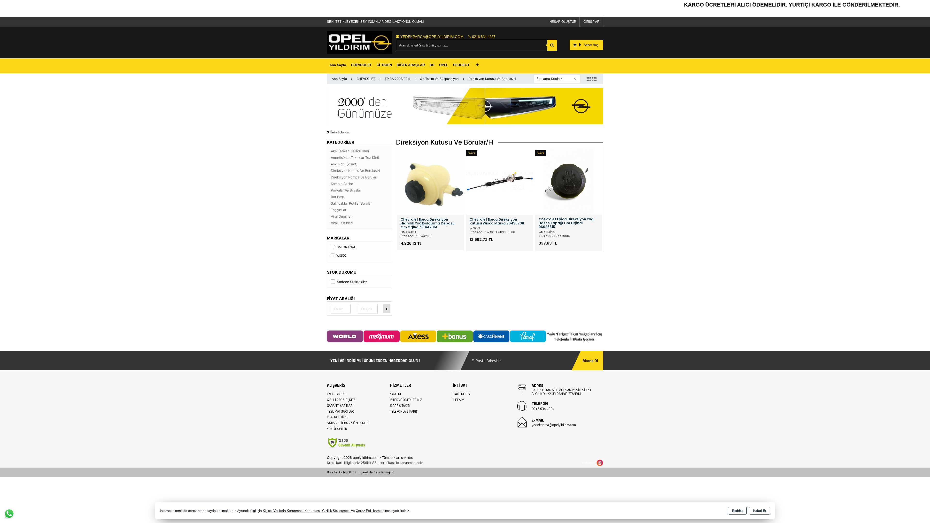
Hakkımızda (462, 394)
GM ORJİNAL (346, 247)
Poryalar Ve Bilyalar (346, 190)
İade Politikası (338, 417)
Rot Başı (337, 197)
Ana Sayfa (337, 65)
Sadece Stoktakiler (352, 282)
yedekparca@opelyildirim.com (554, 424)
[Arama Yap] (552, 45)
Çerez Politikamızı (369, 511)
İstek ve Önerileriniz (406, 399)
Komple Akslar (342, 184)
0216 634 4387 (543, 408)
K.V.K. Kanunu (337, 394)
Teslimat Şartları (341, 411)
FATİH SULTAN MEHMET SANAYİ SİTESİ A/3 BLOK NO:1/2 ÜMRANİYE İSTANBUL (561, 391)
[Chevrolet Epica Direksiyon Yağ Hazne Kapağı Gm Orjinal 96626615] (568, 180)
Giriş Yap (591, 21)
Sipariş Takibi (400, 405)
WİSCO (341, 255)
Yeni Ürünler (337, 428)
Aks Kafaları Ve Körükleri (350, 151)
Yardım (395, 394)
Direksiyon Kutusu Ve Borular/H (355, 171)
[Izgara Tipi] (589, 79)
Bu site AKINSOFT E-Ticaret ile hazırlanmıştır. (360, 472)
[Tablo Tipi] (594, 79)
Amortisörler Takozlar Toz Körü (355, 157)
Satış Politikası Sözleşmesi (348, 423)
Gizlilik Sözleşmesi (341, 399)
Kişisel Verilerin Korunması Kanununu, (292, 511)
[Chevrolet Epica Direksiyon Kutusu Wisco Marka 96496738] (499, 180)
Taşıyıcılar (338, 210)
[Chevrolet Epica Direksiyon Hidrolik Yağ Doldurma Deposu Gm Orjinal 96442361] (430, 180)
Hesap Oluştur (563, 21)
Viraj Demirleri (341, 216)
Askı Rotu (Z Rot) (344, 164)
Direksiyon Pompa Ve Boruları (354, 177)
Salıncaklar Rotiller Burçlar (351, 203)
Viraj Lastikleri (342, 223)
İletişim (458, 399)
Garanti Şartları (340, 405)
